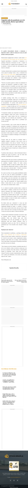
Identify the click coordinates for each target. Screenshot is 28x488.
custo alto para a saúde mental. (9, 74)
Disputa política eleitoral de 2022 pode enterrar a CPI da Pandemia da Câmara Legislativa (7, 281)
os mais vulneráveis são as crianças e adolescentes (14, 234)
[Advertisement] (14, 12)
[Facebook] (6, 26)
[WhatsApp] (12, 26)
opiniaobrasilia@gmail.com (16, 477)
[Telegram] (15, 26)
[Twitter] (9, 26)
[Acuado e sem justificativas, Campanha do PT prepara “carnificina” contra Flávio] (19, 381)
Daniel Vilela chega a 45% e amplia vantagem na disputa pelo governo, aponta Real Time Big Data (9, 395)
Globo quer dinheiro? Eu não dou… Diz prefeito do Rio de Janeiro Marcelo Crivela (21, 281)
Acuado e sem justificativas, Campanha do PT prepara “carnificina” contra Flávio (8, 381)
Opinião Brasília (7, 23)
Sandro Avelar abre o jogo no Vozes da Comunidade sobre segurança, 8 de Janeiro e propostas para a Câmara (9, 402)
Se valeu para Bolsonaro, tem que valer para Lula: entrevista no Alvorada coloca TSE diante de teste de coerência (9, 374)
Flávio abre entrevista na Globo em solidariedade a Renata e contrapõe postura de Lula (9, 388)
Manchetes (4, 18)
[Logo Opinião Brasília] (14, 4)
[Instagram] (14, 480)
